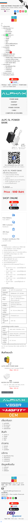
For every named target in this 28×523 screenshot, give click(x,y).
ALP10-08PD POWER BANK (9, 366)
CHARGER (14, 105)
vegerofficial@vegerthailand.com (12, 491)
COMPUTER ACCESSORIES (14, 113)
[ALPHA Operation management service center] (14, 19)
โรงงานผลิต (6, 427)
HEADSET (14, 102)
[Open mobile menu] (1, 23)
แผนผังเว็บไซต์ (7, 428)
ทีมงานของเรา (7, 425)
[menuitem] (6, 26)
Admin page (14, 518)
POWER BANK (14, 99)
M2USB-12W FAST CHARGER (10, 382)
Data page (21, 518)
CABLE (14, 110)
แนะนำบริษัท (6, 423)
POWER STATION (14, 108)
